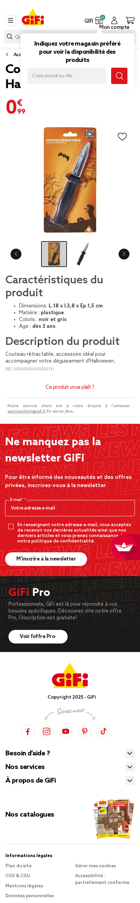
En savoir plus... (61, 411)
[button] (99, 20)
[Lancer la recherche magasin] (119, 76)
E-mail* (17, 500)
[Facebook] (28, 730)
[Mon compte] (114, 20)
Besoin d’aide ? (27, 754)
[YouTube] (65, 730)
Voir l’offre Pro (38, 637)
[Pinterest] (84, 730)
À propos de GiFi (30, 781)
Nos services (25, 767)
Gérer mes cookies (95, 866)
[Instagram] (46, 730)
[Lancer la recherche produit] (9, 36)
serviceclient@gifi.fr (26, 411)
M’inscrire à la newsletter (46, 559)
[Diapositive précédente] (16, 254)
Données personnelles (29, 896)
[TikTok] (103, 730)
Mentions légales (24, 886)
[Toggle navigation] (10, 20)
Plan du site (18, 866)
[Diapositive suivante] (124, 254)
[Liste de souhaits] (122, 137)
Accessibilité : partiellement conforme (102, 879)
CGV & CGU (17, 876)
